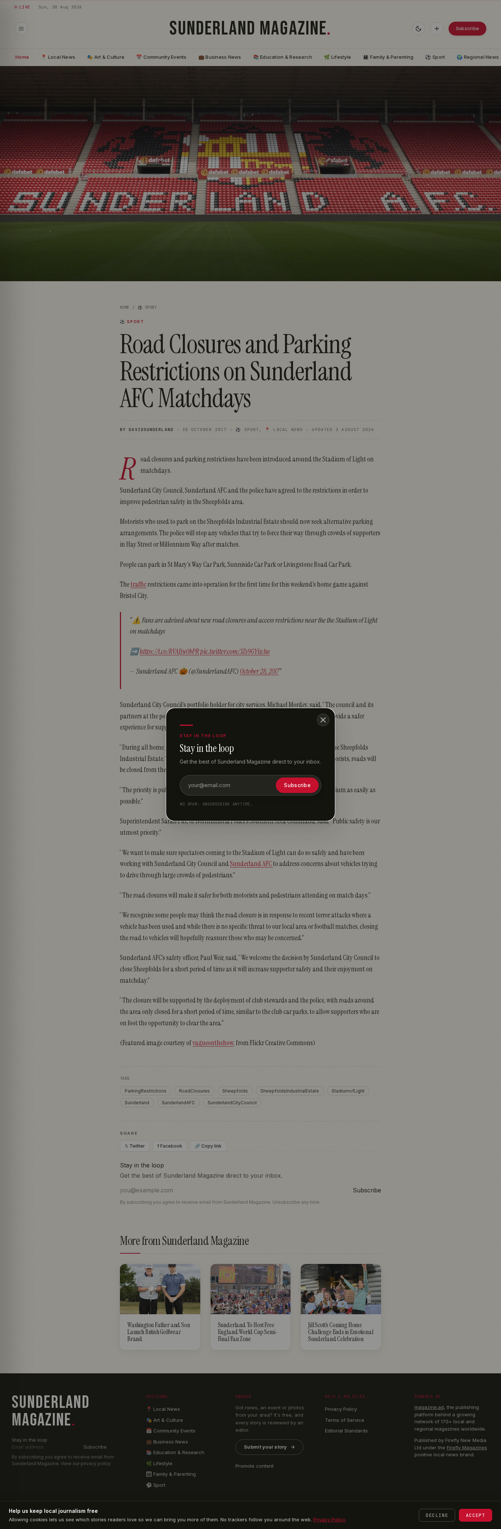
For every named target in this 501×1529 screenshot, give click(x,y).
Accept (475, 1515)
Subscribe (297, 785)
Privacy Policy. (329, 1519)
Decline (437, 1515)
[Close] (323, 720)
